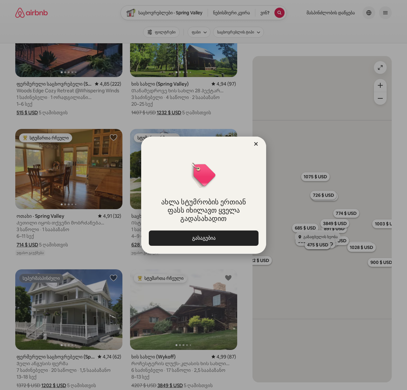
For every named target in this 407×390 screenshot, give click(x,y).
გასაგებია (203, 238)
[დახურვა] (256, 143)
